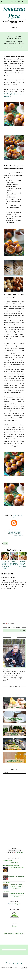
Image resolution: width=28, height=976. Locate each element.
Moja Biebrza (6, 891)
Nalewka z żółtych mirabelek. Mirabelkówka (14, 761)
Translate (20, 852)
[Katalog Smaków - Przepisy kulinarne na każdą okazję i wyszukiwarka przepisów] (14, 918)
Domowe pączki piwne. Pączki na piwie (22, 565)
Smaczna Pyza (14, 12)
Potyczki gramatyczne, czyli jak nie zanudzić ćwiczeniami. (17, 886)
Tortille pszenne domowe (10, 532)
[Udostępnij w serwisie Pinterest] (14, 518)
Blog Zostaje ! (14, 862)
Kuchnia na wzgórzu (8, 860)
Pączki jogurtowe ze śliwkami (14, 563)
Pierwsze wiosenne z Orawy (16, 876)
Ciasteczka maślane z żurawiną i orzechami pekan (5, 565)
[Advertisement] (14, 787)
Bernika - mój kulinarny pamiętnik (11, 865)
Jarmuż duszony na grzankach (14, 734)
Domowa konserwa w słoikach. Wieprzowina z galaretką (14, 719)
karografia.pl (24, 968)
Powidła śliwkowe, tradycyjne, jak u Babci (14, 706)
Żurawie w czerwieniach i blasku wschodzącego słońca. (16, 895)
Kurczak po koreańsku (17, 867)
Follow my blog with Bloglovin (14, 934)
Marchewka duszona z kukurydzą (14, 747)
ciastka (5, 543)
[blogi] (14, 926)
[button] (14, 27)
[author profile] (14, 522)
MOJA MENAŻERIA (6, 873)
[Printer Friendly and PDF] (8, 624)
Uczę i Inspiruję (6, 882)
